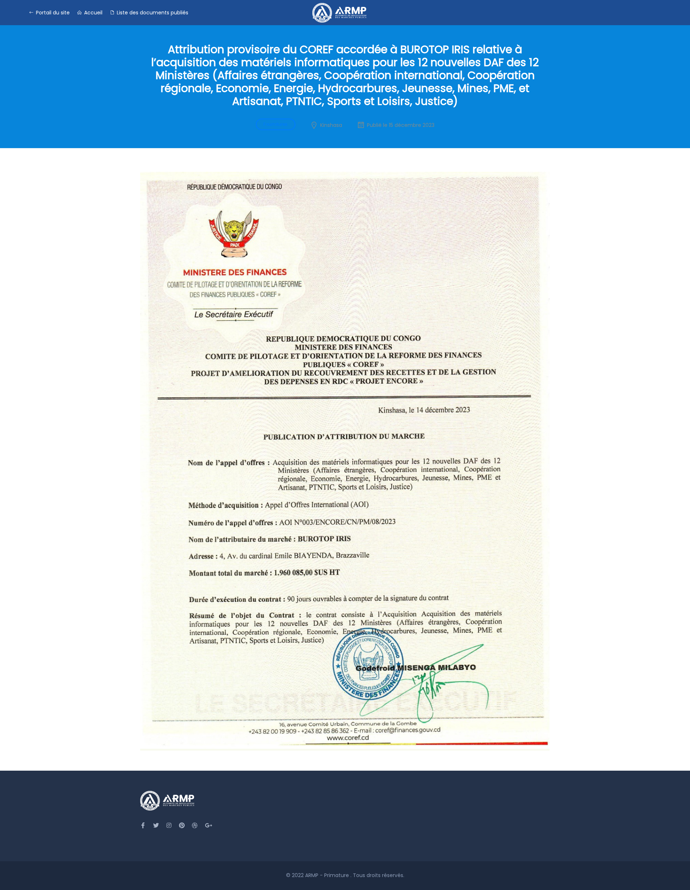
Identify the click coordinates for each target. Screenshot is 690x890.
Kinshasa (331, 125)
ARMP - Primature (327, 875)
